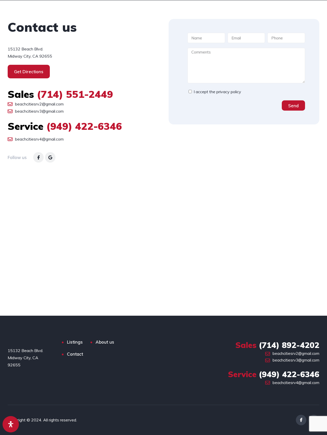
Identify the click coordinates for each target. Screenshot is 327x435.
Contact (75, 354)
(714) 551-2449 (60, 94)
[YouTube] (50, 157)
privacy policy (228, 91)
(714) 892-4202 (277, 345)
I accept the (217, 91)
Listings (75, 342)
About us (105, 342)
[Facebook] (38, 157)
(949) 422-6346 (65, 126)
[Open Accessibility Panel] (11, 424)
